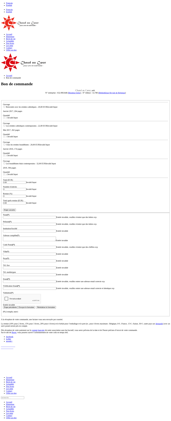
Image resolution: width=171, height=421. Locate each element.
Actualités (10, 41)
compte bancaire (38, 330)
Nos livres (10, 43)
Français (9, 3)
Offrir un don (11, 50)
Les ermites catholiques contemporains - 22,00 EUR (26, 126)
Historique (10, 37)
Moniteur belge (74, 93)
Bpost (14, 332)
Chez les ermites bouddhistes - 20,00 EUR (23, 145)
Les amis (9, 45)
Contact (9, 48)
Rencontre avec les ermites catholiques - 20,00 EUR (26, 107)
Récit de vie (10, 39)
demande (159, 324)
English (9, 5)
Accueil (9, 34)
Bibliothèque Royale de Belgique (112, 93)
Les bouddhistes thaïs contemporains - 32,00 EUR (26, 163)
